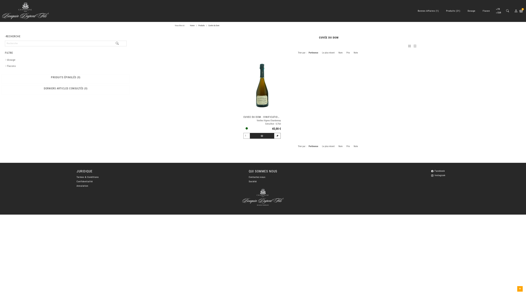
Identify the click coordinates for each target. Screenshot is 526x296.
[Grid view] (409, 46)
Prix (348, 52)
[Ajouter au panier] (262, 136)
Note (356, 52)
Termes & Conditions (88, 177)
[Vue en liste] (415, 46)
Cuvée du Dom (213, 25)
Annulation (82, 186)
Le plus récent (328, 52)
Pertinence (313, 52)
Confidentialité (85, 181)
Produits (201, 25)
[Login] (516, 11)
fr (499, 9)
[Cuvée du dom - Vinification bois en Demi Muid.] (262, 85)
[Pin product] (277, 136)
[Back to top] (520, 289)
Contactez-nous (257, 177)
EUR (499, 12)
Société (253, 181)
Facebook (440, 171)
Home (192, 25)
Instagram (440, 175)
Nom (340, 52)
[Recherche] (507, 11)
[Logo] (25, 11)
